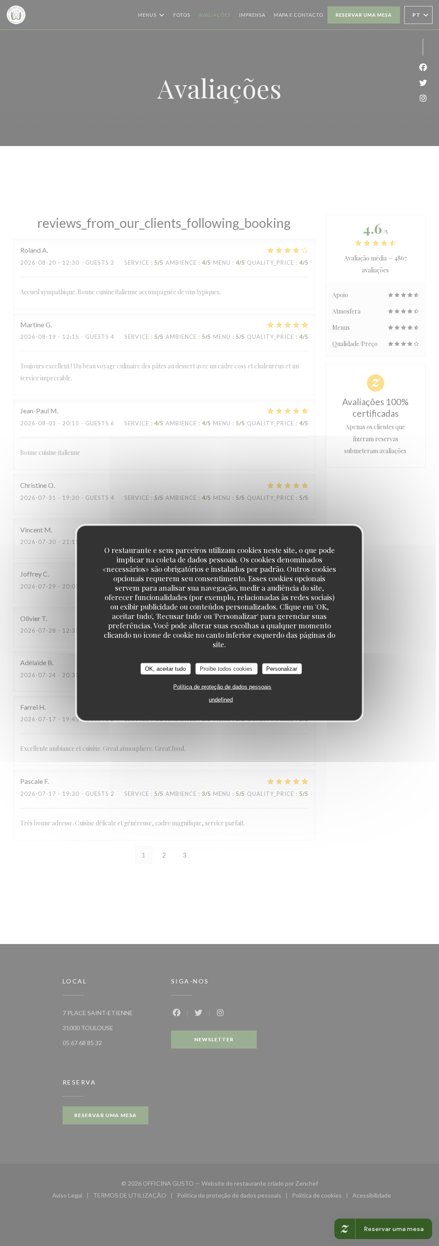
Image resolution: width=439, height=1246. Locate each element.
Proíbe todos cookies (226, 668)
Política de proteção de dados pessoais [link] (222, 687)
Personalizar (281, 668)
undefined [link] (221, 699)
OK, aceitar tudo (165, 668)
